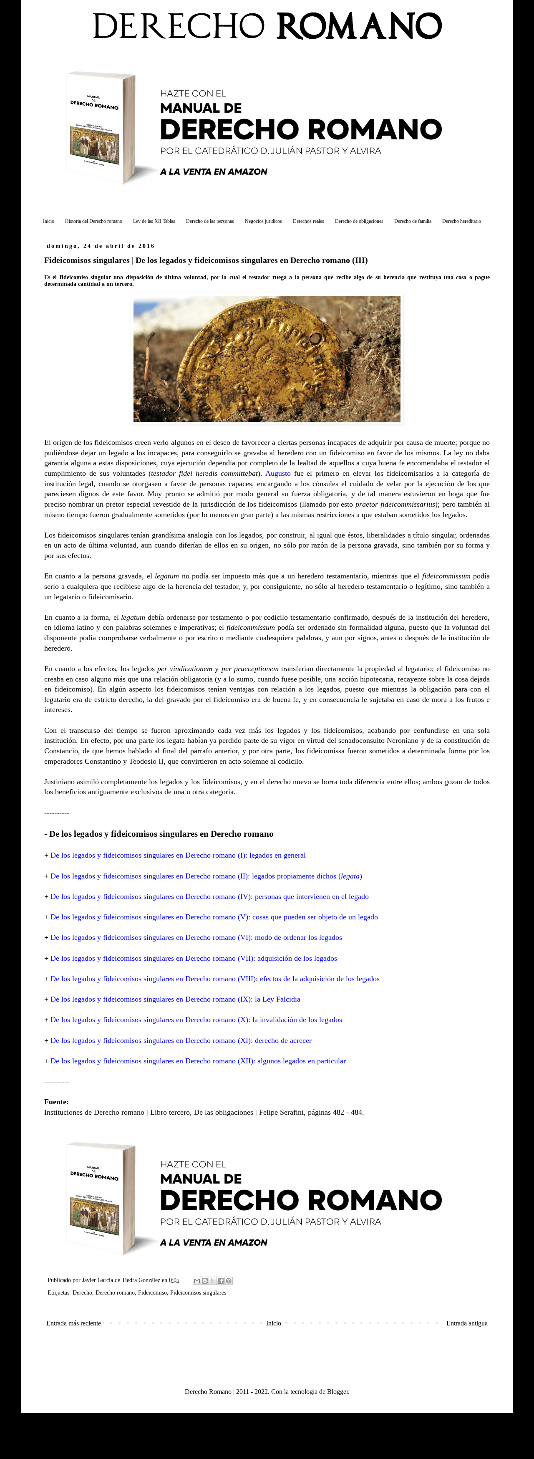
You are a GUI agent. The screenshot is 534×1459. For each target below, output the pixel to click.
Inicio (48, 221)
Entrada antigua (467, 1323)
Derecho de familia (412, 221)
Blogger (337, 1391)
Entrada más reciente (73, 1323)
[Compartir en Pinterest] (228, 1281)
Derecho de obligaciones (359, 221)
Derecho (82, 1292)
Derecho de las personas (210, 221)
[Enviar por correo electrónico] (197, 1281)
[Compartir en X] (213, 1281)
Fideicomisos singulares (198, 1292)
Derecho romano (115, 1292)
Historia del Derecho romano (93, 221)
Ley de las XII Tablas (154, 221)
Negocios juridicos (263, 221)
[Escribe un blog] (205, 1281)
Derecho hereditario (461, 221)
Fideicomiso (152, 1292)
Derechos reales (308, 221)
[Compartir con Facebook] (221, 1281)
